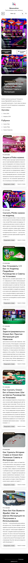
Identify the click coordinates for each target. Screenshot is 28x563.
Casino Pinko (6, 124)
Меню (12, 13)
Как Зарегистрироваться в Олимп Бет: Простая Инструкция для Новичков (13, 334)
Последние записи (22, 52)
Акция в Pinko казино (13, 157)
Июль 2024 (6, 113)
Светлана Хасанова (12, 44)
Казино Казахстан (10, 81)
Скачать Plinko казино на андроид (14, 37)
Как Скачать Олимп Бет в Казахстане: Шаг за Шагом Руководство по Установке (14, 393)
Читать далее (7, 46)
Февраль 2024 (7, 116)
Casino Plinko (8, 34)
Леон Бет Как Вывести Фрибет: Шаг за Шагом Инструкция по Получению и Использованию (14, 515)
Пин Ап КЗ (8, 101)
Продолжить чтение (9, 184)
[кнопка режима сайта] (22, 13)
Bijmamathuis (14, 8)
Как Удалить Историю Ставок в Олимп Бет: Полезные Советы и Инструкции (13, 456)
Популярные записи (7, 52)
